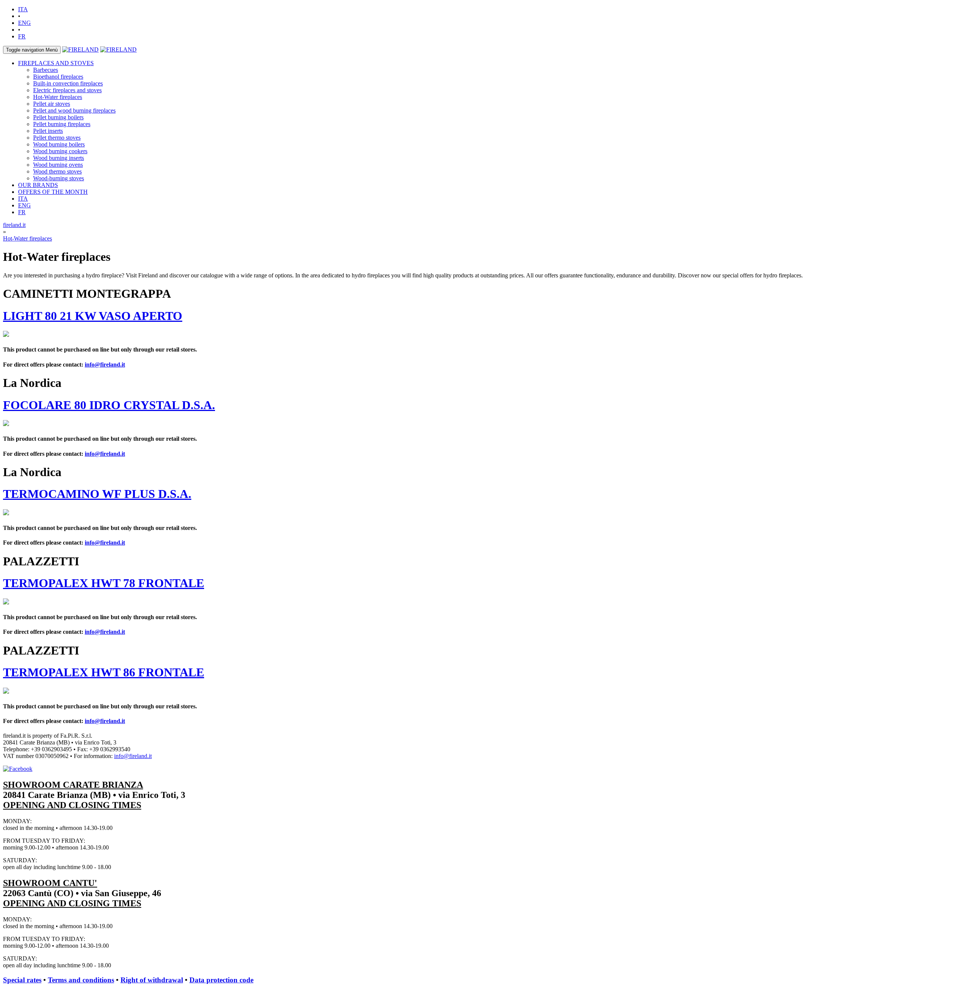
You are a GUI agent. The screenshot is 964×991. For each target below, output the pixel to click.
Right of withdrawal (151, 980)
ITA (23, 9)
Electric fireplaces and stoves (67, 90)
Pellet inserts (48, 131)
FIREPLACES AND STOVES (56, 63)
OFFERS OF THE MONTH (53, 192)
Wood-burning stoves (58, 178)
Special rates (22, 980)
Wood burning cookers (60, 151)
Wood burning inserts (58, 158)
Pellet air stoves (51, 103)
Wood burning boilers (59, 144)
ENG (24, 23)
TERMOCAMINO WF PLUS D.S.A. (97, 494)
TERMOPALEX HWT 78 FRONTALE (103, 583)
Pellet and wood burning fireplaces (74, 110)
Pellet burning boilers (58, 117)
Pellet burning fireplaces (61, 124)
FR (22, 36)
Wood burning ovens (58, 164)
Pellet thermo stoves (57, 137)
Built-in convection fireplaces (68, 83)
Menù (32, 50)
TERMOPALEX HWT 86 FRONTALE (103, 672)
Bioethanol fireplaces (58, 76)
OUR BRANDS (38, 185)
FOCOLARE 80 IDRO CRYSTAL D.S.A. (109, 405)
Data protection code (221, 980)
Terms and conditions (81, 980)
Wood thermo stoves (57, 171)
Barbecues (45, 70)
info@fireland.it (105, 364)
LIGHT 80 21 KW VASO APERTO (92, 316)
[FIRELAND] (80, 49)
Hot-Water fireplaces (57, 97)
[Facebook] (17, 769)
